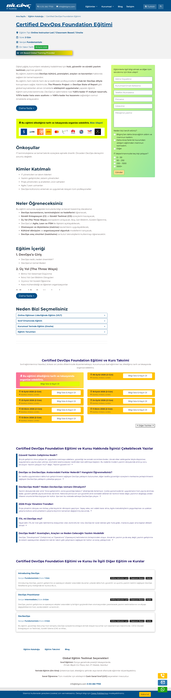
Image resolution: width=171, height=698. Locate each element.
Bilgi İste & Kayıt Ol (50, 384)
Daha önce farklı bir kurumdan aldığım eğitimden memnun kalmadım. (131, 143)
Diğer (119, 148)
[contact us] (162, 683)
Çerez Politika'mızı (99, 693)
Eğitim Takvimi (52, 649)
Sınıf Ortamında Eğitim (30, 321)
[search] (160, 6)
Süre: (34, 578)
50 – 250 (120, 160)
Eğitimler (91, 6)
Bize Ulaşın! (96, 123)
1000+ (119, 166)
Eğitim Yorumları (27, 332)
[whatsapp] (162, 691)
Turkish (151, 6)
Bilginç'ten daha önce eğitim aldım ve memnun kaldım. (134, 135)
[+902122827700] (162, 677)
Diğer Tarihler (145, 425)
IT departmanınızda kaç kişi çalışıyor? (131, 153)
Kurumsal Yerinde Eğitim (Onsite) (35, 326)
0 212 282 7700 (46, 6)
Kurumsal (107, 6)
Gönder (119, 172)
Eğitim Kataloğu (36, 16)
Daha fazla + (26, 108)
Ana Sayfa (21, 16)
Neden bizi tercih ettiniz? (125, 130)
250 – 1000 (121, 163)
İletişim (130, 6)
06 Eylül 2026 (41, 47)
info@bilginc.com (66, 6)
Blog (120, 6)
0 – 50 (119, 157)
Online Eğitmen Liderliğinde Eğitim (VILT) (40, 315)
